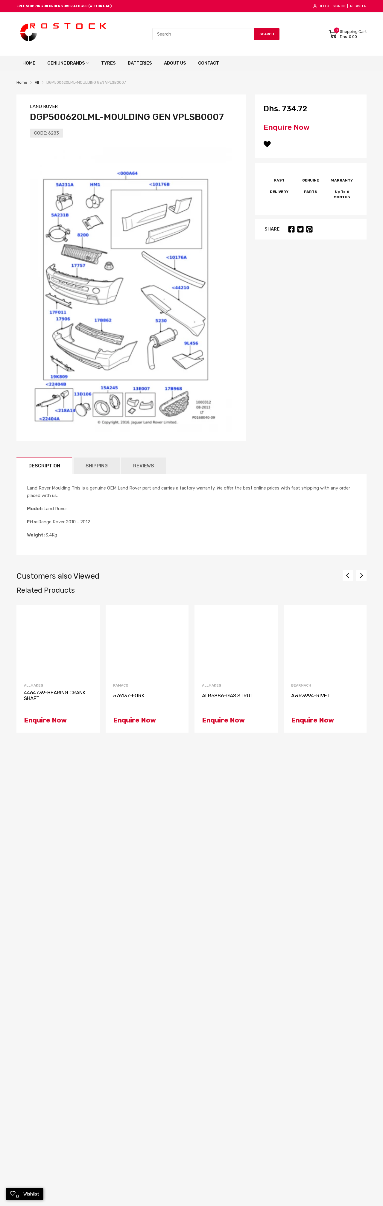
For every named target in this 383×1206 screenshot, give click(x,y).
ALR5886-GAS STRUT (227, 696)
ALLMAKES (33, 685)
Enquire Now (287, 127)
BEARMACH (301, 685)
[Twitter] (300, 229)
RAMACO (120, 685)
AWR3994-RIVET (310, 696)
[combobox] (203, 34)
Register (358, 6)
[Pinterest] (309, 229)
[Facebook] (291, 229)
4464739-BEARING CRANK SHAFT (55, 695)
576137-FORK (129, 696)
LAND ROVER (44, 106)
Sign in (339, 6)
